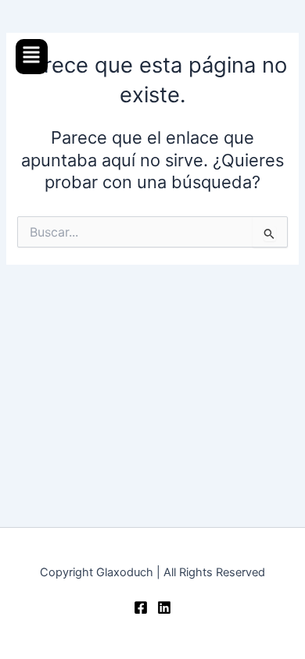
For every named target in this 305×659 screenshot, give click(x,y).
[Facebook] (141, 607)
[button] (32, 56)
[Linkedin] (164, 607)
